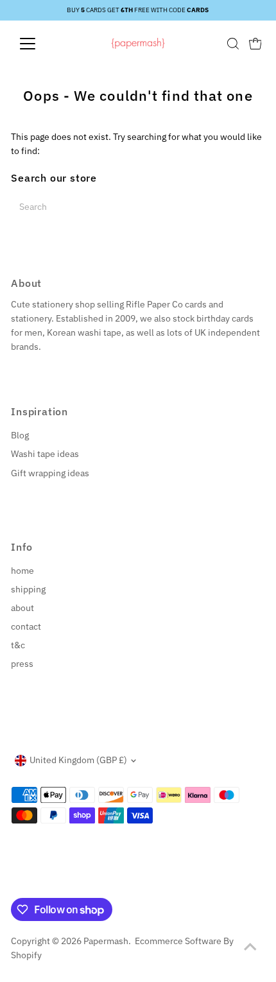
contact (26, 626)
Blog (20, 435)
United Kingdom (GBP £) (78, 760)
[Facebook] (16, 882)
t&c (18, 645)
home (22, 570)
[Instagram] (32, 882)
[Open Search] (233, 43)
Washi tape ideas (45, 454)
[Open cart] (255, 43)
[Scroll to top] (250, 947)
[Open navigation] (41, 44)
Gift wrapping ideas (50, 473)
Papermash (105, 941)
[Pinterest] (48, 882)
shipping (28, 589)
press (22, 663)
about (22, 608)
